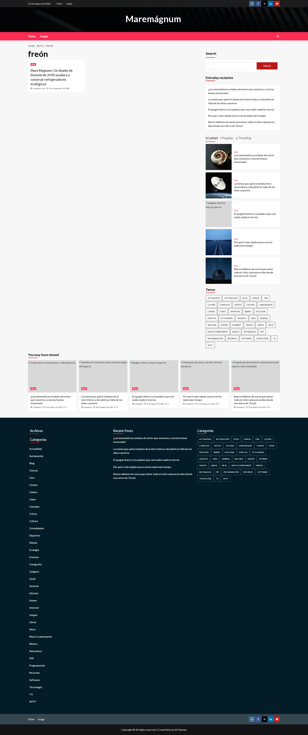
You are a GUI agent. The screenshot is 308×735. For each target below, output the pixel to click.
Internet (236, 325)
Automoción (231, 298)
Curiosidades (266, 305)
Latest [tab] (213, 138)
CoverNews (164, 729)
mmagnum (37, 407)
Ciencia (255, 298)
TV (274, 338)
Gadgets (241, 318)
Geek (253, 318)
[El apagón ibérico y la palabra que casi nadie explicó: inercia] (219, 204)
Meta (270, 325)
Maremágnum (153, 18)
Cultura (250, 305)
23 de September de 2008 (59, 88)
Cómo (223, 311)
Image (69, 3)
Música (235, 332)
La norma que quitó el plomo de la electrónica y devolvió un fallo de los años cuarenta (241, 101)
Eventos (212, 318)
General (264, 318)
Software (247, 338)
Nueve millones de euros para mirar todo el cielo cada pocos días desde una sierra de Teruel (241, 124)
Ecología (260, 311)
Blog (33, 64)
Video (59, 3)
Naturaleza (250, 332)
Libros (260, 325)
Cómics (211, 311)
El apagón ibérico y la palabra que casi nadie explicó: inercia (241, 109)
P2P (262, 332)
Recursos (232, 338)
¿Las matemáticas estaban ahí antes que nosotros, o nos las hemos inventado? (241, 91)
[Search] (278, 36)
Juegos (249, 325)
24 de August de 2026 (104, 407)
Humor (224, 325)
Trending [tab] (244, 138)
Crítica (238, 305)
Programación (215, 338)
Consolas (225, 305)
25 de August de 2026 (53, 407)
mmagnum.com (39, 88)
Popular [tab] (228, 138)
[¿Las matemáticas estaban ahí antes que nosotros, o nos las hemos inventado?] (219, 156)
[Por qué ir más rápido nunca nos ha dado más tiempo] (219, 241)
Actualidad (214, 298)
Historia (212, 325)
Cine (266, 298)
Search (211, 53)
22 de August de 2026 (155, 404)
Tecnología (262, 338)
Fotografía (227, 318)
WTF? (210, 345)
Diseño (247, 311)
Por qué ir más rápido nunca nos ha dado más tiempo (237, 115)
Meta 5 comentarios (218, 332)
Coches (211, 305)
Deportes (235, 311)
